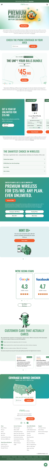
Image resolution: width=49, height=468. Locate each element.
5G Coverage (17, 427)
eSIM (15, 444)
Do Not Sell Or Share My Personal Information (34, 458)
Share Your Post (30, 448)
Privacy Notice (14, 456)
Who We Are (29, 427)
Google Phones (4, 448)
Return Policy (20, 456)
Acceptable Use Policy (28, 456)
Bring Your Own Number (19, 435)
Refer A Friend (30, 440)
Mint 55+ (14, 216)
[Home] (24, 411)
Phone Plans (4, 427)
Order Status (41, 429)
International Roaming (19, 439)
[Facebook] (28, 423)
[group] (24, 242)
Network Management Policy (20, 458)
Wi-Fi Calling (17, 440)
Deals (2, 431)
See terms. (30, 90)
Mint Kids (34, 216)
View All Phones (6, 125)
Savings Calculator (31, 431)
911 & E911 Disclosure (10, 458)
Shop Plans (24, 26)
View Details (34, 132)
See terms (33, 33)
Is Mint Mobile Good (31, 429)
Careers (28, 433)
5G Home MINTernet (5, 439)
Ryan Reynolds (30, 437)
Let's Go (33, 46)
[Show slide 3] (27, 300)
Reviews (29, 435)
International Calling (18, 437)
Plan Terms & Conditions (6, 456)
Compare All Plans (15, 212)
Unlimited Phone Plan (6, 437)
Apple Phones (4, 444)
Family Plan (34, 212)
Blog (28, 450)
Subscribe (30, 419)
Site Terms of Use (42, 456)
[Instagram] (21, 423)
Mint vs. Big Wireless (31, 444)
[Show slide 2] (25, 258)
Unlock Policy (41, 433)
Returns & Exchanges (43, 431)
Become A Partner (31, 442)
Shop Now (31, 1)
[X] (24, 423)
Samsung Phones (5, 446)
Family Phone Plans (18, 431)
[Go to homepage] (24, 4)
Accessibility (36, 456)
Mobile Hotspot (17, 442)
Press (28, 439)
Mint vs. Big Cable (31, 446)
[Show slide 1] (23, 258)
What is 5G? (16, 429)
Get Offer (24, 80)
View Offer (24, 240)
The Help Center (42, 427)
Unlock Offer (10, 200)
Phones (2, 429)
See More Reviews (24, 305)
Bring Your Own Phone (19, 433)
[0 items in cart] (47, 4)
